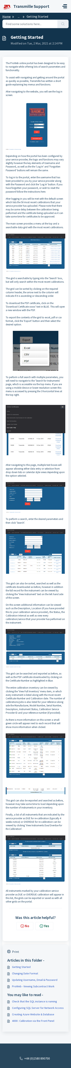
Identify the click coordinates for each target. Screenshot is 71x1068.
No (27, 926)
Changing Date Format (25, 973)
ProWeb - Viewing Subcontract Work (33, 986)
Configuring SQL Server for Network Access (38, 1008)
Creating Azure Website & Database (33, 1014)
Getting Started (21, 967)
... (19, 16)
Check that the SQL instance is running (34, 1001)
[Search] (63, 24)
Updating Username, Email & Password (34, 980)
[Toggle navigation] (65, 6)
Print (15, 952)
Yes (46, 926)
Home (6, 16)
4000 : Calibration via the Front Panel (33, 1021)
